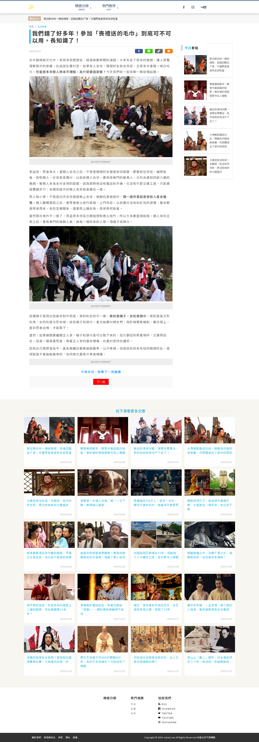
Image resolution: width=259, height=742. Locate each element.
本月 (133, 713)
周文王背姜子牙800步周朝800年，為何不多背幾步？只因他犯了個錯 (102, 661)
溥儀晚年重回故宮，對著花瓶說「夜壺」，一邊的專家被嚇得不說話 (102, 609)
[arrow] (40, 7)
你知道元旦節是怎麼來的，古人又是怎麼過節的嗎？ (156, 659)
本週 (133, 708)
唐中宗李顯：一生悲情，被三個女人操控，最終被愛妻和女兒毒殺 (209, 607)
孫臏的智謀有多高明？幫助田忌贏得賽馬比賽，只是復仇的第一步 (49, 659)
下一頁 (101, 382)
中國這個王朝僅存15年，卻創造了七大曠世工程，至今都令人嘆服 (156, 555)
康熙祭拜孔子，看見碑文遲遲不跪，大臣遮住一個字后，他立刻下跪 (209, 504)
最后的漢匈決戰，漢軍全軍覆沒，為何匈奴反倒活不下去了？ (156, 450)
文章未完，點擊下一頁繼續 (101, 372)
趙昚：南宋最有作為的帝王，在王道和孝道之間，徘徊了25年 (156, 607)
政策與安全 (49, 737)
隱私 (68, 737)
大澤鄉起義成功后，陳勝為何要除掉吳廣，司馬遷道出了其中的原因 (209, 450)
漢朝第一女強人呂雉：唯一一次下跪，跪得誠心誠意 (102, 502)
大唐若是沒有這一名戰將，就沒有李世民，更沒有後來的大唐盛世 (49, 502)
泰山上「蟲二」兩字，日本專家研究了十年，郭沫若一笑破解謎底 (209, 659)
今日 (133, 704)
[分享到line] (149, 51)
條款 (60, 737)
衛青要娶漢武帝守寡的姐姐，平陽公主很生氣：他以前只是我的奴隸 (49, 555)
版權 (75, 737)
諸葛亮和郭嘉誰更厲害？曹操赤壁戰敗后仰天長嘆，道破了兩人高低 (102, 555)
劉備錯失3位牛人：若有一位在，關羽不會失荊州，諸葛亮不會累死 (156, 502)
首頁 (31, 26)
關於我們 (36, 737)
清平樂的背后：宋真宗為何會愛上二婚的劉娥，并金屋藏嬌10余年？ (49, 609)
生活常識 (42, 26)
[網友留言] (169, 51)
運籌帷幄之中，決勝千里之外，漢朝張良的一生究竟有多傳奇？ (209, 555)
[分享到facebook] (139, 51)
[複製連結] (159, 51)
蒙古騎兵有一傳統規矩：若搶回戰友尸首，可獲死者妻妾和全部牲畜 (81, 18)
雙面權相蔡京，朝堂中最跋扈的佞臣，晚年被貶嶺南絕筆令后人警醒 (102, 450)
